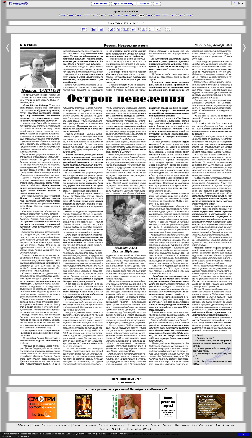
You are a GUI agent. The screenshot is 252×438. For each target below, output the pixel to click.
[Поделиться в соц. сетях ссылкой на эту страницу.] (158, 29)
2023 (181, 16)
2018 (142, 16)
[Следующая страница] (101, 29)
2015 (118, 16)
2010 (79, 16)
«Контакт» (157, 389)
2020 (158, 16)
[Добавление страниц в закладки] (168, 29)
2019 (150, 16)
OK (243, 435)
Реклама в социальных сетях (112, 425)
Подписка (155, 425)
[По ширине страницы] (133, 29)
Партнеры (167, 425)
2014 (110, 16)
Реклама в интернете (138, 425)
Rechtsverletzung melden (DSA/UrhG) (135, 429)
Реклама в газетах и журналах (56, 425)
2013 (102, 16)
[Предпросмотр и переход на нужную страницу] (143, 29)
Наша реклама (182, 425)
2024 (189, 16)
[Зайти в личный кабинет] (234, 3)
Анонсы (35, 425)
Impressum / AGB (108, 429)
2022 (173, 16)
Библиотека (100, 3)
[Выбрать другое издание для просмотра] (84, 29)
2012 (94, 16)
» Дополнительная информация (15, 436)
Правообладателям (225, 425)
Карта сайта (197, 425)
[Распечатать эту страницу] (151, 29)
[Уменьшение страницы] (119, 29)
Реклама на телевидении (84, 425)
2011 (86, 16)
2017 (134, 16)
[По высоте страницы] (126, 29)
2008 (63, 16)
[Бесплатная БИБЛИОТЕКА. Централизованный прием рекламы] (18, 3)
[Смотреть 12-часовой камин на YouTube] (84, 406)
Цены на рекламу (123, 3)
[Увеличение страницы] (111, 29)
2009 (71, 16)
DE (242, 3)
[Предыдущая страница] (94, 29)
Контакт (144, 3)
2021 (165, 16)
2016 (126, 16)
